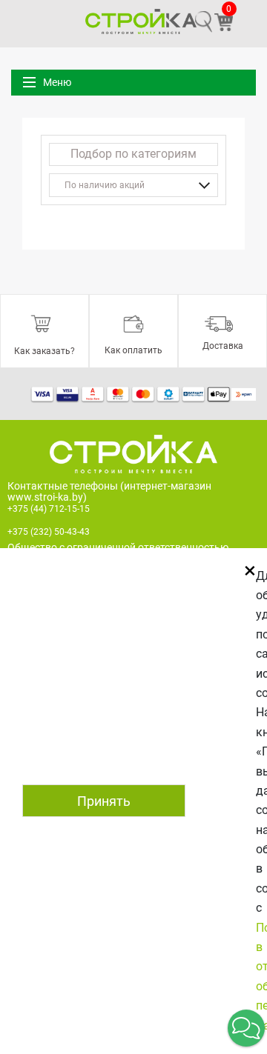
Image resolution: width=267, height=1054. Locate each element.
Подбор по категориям (133, 154)
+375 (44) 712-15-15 (48, 509)
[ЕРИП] (243, 393)
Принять (104, 801)
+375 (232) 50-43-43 (48, 532)
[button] (246, 1028)
